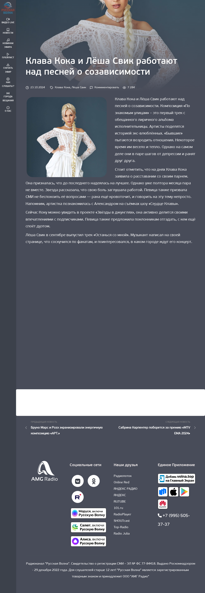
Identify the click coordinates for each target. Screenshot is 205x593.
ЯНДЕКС (120, 495)
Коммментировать (106, 87)
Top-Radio (121, 527)
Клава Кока (62, 87)
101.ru (118, 508)
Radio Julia (122, 533)
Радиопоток (123, 476)
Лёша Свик (79, 87)
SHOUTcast (122, 521)
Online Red (121, 482)
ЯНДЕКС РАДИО (125, 489)
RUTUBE (120, 501)
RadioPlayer (122, 514)
